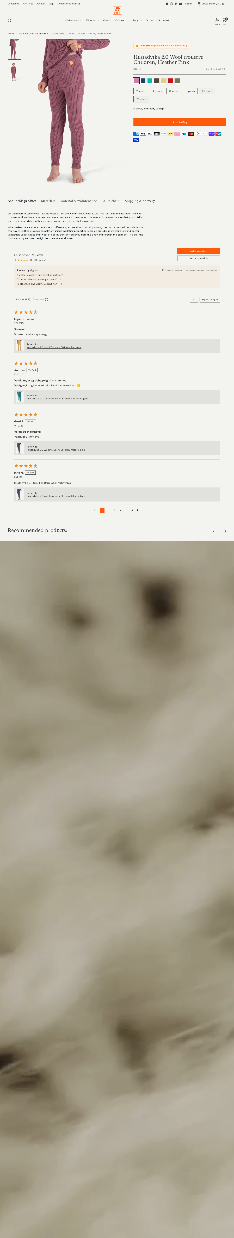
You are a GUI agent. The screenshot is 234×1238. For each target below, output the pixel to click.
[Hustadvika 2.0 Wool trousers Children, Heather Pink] (136, 81)
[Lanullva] (117, 10)
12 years (141, 99)
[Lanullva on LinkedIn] (175, 3)
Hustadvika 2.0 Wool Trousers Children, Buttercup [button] (54, 347)
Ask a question (198, 258)
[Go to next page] (138, 510)
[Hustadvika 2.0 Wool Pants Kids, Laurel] (177, 81)
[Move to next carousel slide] (223, 531)
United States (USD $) (213, 3)
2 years (140, 91)
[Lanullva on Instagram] (171, 3)
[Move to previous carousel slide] (215, 531)
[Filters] (194, 299)
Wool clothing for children (33, 33)
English (189, 3)
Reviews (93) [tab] (23, 299)
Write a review (198, 251)
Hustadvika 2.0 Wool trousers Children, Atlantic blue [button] (56, 449)
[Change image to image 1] (14, 49)
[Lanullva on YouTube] (180, 3)
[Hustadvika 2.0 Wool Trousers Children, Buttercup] (163, 81)
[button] (20, 345)
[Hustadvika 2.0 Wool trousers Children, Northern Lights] (150, 81)
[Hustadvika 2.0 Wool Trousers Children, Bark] (156, 81)
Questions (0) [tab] (40, 299)
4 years (157, 91)
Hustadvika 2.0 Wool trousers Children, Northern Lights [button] (57, 398)
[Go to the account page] (217, 20)
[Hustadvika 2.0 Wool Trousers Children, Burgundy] (170, 81)
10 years (207, 91)
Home (11, 33)
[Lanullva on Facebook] (167, 3)
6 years (173, 91)
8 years (190, 91)
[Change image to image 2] (14, 72)
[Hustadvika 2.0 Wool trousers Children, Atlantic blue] (143, 81)
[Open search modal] (9, 20)
